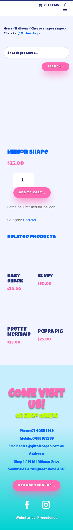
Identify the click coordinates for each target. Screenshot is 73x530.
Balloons (21, 28)
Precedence (47, 517)
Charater (11, 33)
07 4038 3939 (42, 430)
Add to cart (30, 192)
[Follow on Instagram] (46, 505)
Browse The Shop (35, 485)
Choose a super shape (47, 28)
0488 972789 (43, 438)
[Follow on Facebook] (27, 505)
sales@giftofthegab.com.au (41, 446)
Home (8, 28)
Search (54, 66)
